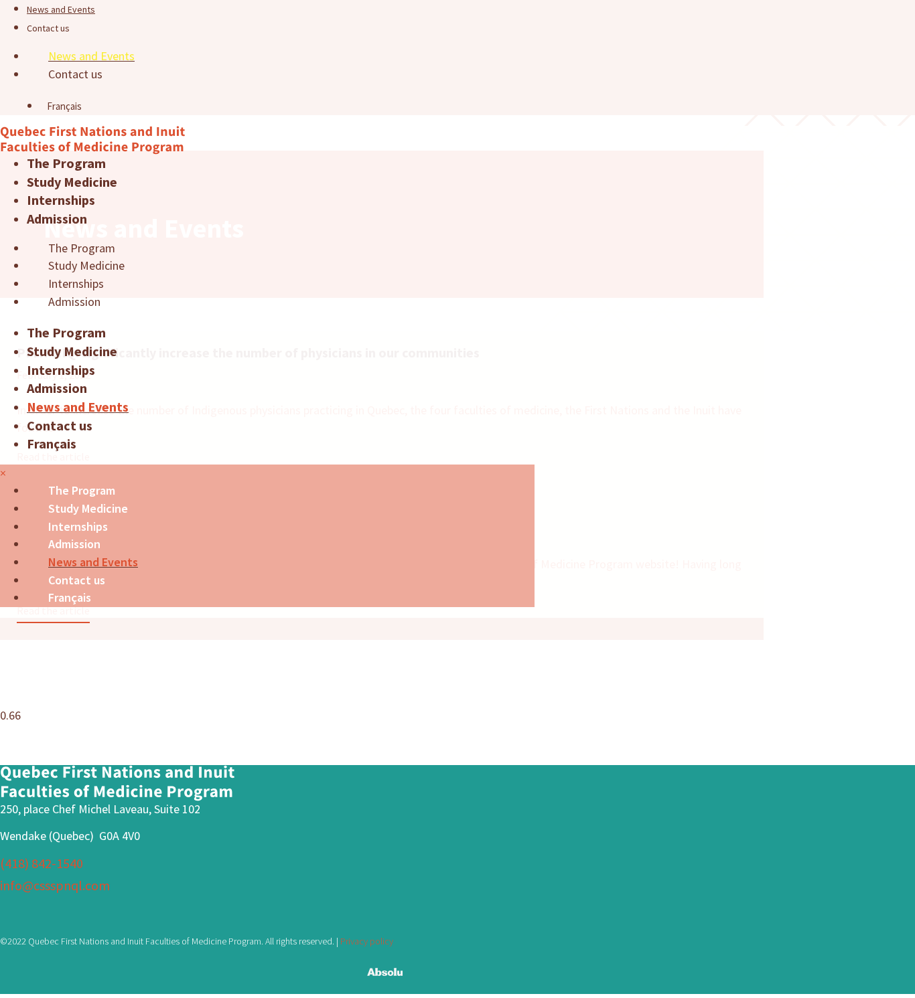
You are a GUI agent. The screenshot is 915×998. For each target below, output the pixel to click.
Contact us (48, 28)
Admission (57, 218)
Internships (61, 199)
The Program (66, 163)
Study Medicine (72, 181)
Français (51, 443)
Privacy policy (366, 941)
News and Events (61, 9)
